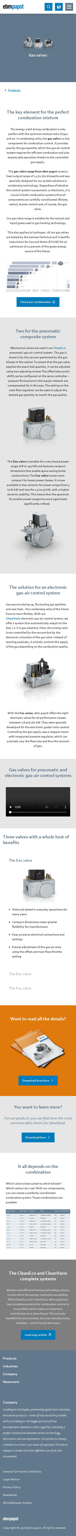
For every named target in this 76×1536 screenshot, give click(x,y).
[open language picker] (59, 7)
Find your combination (35, 302)
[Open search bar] (48, 7)
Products (10, 1358)
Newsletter (10, 1495)
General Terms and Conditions (22, 1471)
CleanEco (59, 348)
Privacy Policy (12, 1487)
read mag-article (36, 1335)
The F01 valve (20, 988)
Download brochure (35, 1080)
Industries (10, 1366)
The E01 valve (20, 974)
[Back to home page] (13, 7)
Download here (36, 1137)
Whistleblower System (17, 1503)
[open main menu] (69, 7)
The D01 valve (20, 860)
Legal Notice (11, 1479)
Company (10, 1374)
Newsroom (11, 1382)
